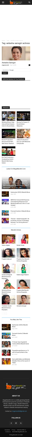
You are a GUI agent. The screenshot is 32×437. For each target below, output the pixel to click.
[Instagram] (16, 423)
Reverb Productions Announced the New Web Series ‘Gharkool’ (8, 141)
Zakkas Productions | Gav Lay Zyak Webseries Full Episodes (23, 141)
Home (3, 40)
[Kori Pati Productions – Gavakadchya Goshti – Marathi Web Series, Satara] (8, 151)
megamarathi (5, 65)
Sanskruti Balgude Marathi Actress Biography (7, 276)
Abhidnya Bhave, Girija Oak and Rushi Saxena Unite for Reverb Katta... (8, 124)
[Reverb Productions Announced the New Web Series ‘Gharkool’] (8, 133)
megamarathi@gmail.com (19, 411)
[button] (3, 2)
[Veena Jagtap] (8, 239)
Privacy (13, 430)
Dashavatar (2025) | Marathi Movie (20, 192)
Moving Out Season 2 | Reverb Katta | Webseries (23, 124)
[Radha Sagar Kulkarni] (23, 268)
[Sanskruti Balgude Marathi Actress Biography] (8, 268)
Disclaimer (7, 430)
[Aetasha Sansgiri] (16, 53)
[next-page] (6, 313)
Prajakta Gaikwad (7, 259)
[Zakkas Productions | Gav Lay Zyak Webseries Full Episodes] (23, 133)
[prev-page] (3, 313)
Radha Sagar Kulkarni (23, 274)
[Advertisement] (16, 22)
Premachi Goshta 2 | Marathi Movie (20, 211)
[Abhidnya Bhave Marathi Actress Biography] (8, 284)
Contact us (8, 431)
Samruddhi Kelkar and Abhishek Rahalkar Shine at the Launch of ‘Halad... (21, 360)
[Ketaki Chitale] (23, 239)
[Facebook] (11, 423)
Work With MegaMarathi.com (19, 431)
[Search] (29, 2)
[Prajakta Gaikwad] (8, 253)
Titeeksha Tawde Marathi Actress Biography (6, 307)
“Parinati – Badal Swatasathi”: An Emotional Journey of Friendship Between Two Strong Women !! (20, 220)
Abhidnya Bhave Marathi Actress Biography (6, 292)
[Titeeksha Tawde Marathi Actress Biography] (8, 299)
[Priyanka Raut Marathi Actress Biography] (23, 253)
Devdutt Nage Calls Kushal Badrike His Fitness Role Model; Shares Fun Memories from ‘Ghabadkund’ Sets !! (16, 183)
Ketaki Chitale (20, 245)
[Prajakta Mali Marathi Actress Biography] (23, 284)
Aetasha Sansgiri (9, 63)
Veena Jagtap (6, 245)
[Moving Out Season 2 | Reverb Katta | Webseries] (23, 116)
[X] (21, 423)
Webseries (6, 107)
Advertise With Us (21, 430)
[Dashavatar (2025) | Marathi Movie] (5, 194)
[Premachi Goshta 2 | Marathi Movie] (5, 213)
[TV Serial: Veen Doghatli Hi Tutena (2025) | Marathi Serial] (6, 344)
